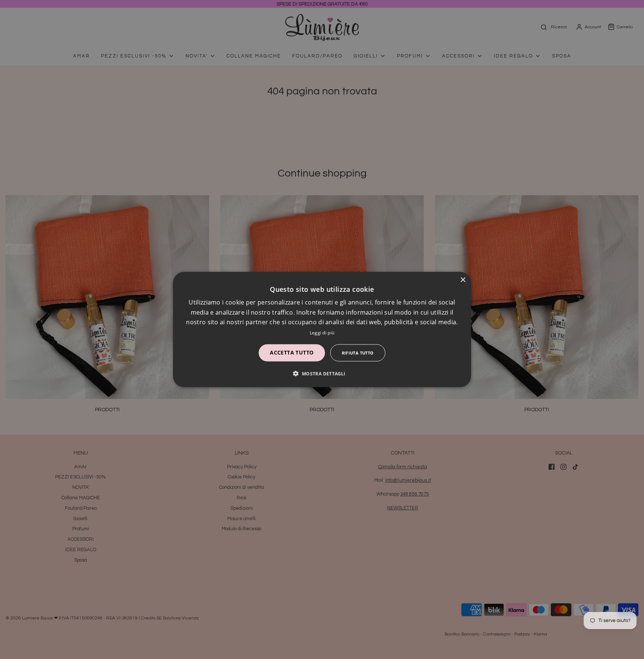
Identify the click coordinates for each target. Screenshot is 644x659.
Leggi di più (322, 332)
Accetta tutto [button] (291, 352)
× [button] (462, 280)
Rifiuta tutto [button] (358, 352)
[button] (322, 373)
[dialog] (322, 329)
